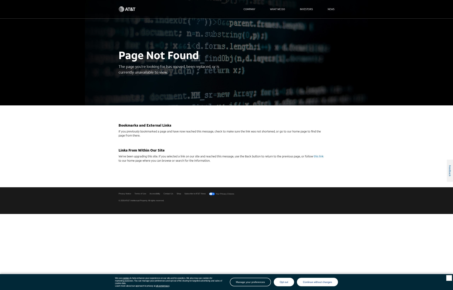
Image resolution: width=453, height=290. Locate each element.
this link (319, 156)
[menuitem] (249, 9)
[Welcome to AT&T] (127, 9)
